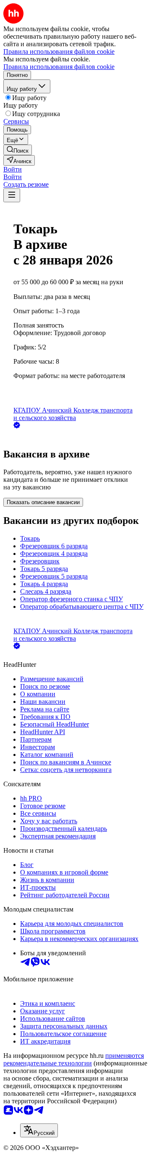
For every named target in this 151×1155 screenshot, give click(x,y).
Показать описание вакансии (43, 502)
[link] (17, 150)
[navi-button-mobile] (11, 195)
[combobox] (39, 1130)
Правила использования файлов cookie (59, 66)
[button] (12, 169)
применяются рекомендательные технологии (73, 1059)
